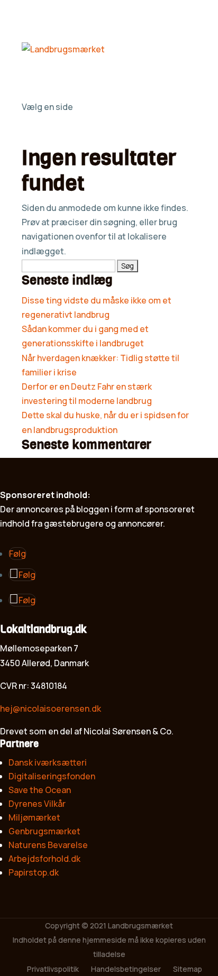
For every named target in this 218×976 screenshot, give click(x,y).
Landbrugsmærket (140, 925)
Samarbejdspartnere (63, 63)
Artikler (36, 78)
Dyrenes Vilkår (37, 803)
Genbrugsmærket (44, 831)
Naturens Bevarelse (48, 845)
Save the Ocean (39, 790)
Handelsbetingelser (126, 969)
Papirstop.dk (33, 872)
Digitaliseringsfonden (51, 776)
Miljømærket (34, 817)
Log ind (36, 92)
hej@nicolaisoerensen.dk (50, 708)
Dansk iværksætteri (47, 762)
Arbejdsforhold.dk (44, 858)
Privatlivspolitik (53, 969)
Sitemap (187, 969)
